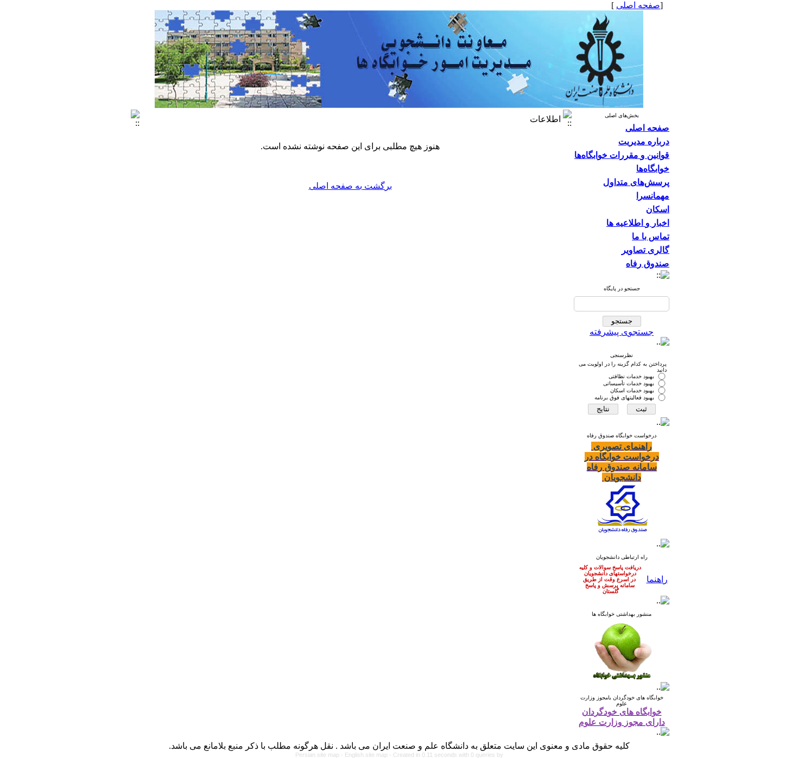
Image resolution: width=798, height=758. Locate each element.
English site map (367, 754)
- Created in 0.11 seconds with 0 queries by (446, 754)
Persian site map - (320, 754)
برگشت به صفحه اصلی (350, 185)
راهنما (657, 579)
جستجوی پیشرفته (622, 331)
